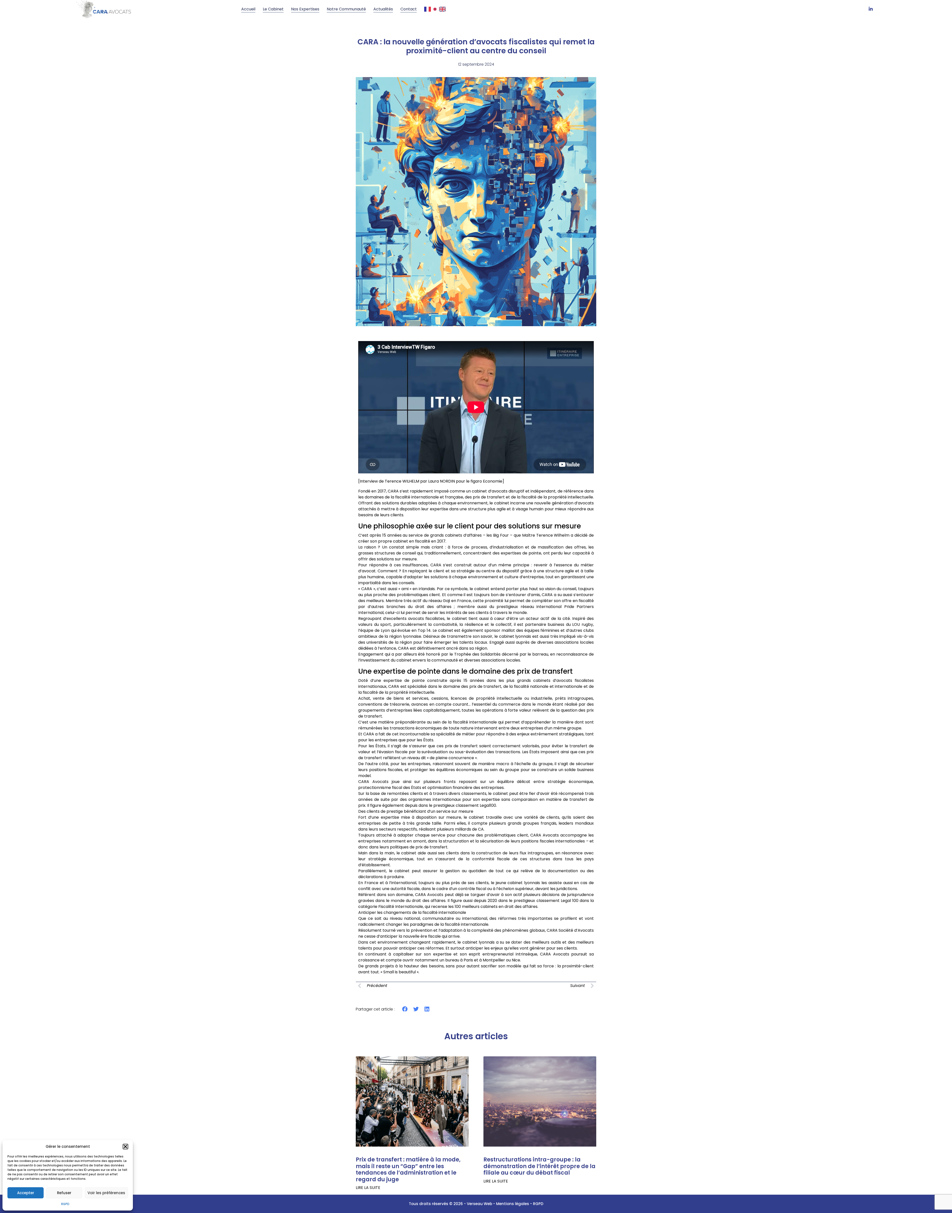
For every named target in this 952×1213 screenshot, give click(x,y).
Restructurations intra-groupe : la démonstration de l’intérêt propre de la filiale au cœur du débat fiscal (539, 1166)
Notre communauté (346, 9)
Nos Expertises (305, 9)
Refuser (64, 1192)
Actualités (383, 9)
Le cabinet (273, 9)
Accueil (248, 9)
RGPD (65, 1204)
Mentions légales (513, 1203)
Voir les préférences (106, 1192)
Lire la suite (368, 1188)
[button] (125, 1146)
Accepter (25, 1192)
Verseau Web (479, 1203)
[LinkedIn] (870, 9)
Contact (408, 9)
